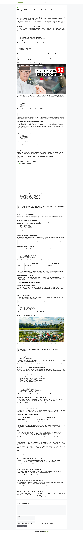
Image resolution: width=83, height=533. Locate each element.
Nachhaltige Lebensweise (53, 2)
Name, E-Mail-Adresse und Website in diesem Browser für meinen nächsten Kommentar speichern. (35, 523)
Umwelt (60, 2)
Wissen (64, 2)
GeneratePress (47, 531)
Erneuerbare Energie (43, 2)
